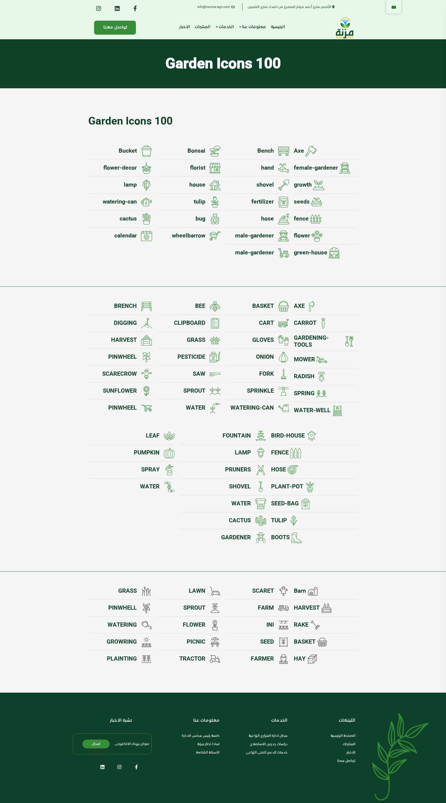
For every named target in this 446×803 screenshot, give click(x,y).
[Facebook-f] (136, 767)
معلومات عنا (254, 27)
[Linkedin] (102, 767)
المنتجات (202, 27)
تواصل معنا (115, 27)
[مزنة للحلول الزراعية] (346, 27)
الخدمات (226, 27)
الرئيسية (278, 27)
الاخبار (184, 27)
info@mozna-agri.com (213, 7)
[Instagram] (119, 767)
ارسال (96, 744)
